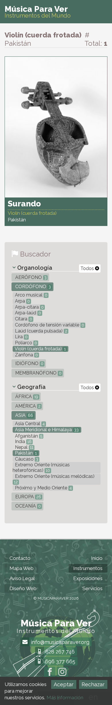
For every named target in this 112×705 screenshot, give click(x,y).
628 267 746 (59, 652)
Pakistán (25, 453)
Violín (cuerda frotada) (40, 348)
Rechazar (93, 684)
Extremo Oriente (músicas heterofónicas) (41, 467)
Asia (23, 415)
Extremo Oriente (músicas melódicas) (54, 479)
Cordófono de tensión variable (49, 325)
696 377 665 (59, 661)
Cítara (23, 319)
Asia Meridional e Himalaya (46, 429)
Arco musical (30, 295)
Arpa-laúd (27, 313)
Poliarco (25, 342)
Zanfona (26, 355)
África (26, 396)
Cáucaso (26, 459)
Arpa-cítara (29, 307)
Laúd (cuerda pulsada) (40, 331)
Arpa (22, 301)
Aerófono (30, 277)
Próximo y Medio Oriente (43, 488)
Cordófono (32, 286)
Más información (65, 697)
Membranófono (37, 373)
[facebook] (49, 672)
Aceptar (64, 684)
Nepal (23, 447)
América (27, 406)
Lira (21, 336)
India (23, 441)
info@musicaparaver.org (59, 642)
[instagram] (62, 672)
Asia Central (29, 423)
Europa (27, 496)
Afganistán (28, 436)
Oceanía (27, 506)
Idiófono (28, 363)
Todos (87, 268)
